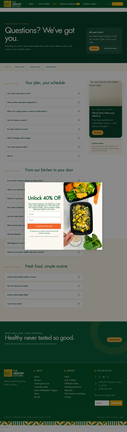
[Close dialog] (99, 185)
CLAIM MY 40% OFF (44, 226)
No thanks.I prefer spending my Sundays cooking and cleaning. (44, 236)
